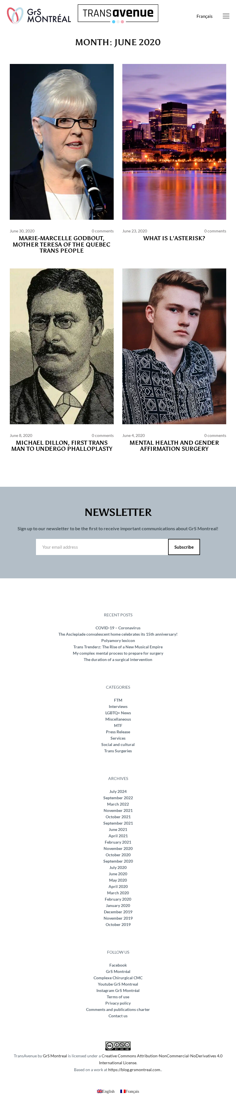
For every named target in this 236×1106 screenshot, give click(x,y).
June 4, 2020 (133, 435)
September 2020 (118, 861)
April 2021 (118, 835)
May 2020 (118, 880)
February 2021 (118, 842)
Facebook (118, 965)
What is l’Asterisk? (174, 238)
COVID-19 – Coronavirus (118, 627)
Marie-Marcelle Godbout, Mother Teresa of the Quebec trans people (62, 244)
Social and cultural (118, 744)
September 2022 (118, 797)
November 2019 (118, 918)
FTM (118, 700)
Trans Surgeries (118, 750)
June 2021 (118, 829)
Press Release (118, 731)
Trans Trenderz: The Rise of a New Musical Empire (118, 646)
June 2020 (118, 873)
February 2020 (118, 899)
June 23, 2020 (134, 230)
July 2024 (118, 791)
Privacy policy (118, 1003)
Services (118, 738)
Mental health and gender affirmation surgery (174, 445)
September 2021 (118, 823)
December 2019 (118, 911)
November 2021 (118, 810)
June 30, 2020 (22, 230)
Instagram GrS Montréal (118, 990)
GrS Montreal (55, 1055)
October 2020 (118, 854)
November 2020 (118, 848)
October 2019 (118, 924)
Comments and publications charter (118, 1009)
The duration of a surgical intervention (118, 659)
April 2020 (118, 886)
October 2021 (118, 816)
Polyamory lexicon (118, 640)
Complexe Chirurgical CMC (118, 977)
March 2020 (118, 892)
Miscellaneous (118, 719)
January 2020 (118, 905)
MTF (118, 725)
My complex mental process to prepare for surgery (118, 653)
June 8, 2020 (21, 435)
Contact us (118, 1015)
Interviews (118, 706)
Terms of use (118, 996)
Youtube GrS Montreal (118, 984)
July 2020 (118, 867)
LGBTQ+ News (118, 712)
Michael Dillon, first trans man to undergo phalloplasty (61, 445)
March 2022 (118, 804)
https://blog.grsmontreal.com (134, 1069)
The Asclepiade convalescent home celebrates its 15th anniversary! (118, 634)
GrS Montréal (118, 971)
